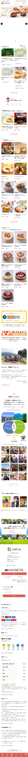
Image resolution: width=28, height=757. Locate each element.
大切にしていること (15, 484)
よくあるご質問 (7, 576)
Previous (2, 24)
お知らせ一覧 (14, 92)
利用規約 (19, 581)
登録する (14, 595)
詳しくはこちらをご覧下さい (7, 628)
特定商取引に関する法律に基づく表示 (19, 580)
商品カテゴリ (17, 3)
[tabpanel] (14, 23)
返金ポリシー (24, 581)
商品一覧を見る (15, 221)
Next (26, 24)
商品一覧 (23, 3)
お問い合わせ (20, 576)
